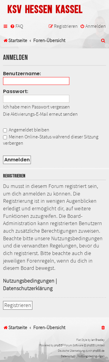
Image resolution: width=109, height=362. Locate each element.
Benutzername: (22, 73)
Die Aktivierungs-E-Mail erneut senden (40, 114)
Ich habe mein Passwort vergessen (36, 107)
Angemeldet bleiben (28, 130)
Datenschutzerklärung (28, 288)
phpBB (58, 345)
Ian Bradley (97, 340)
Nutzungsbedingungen (28, 280)
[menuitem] (16, 26)
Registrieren (17, 305)
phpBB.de (98, 351)
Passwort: (15, 91)
